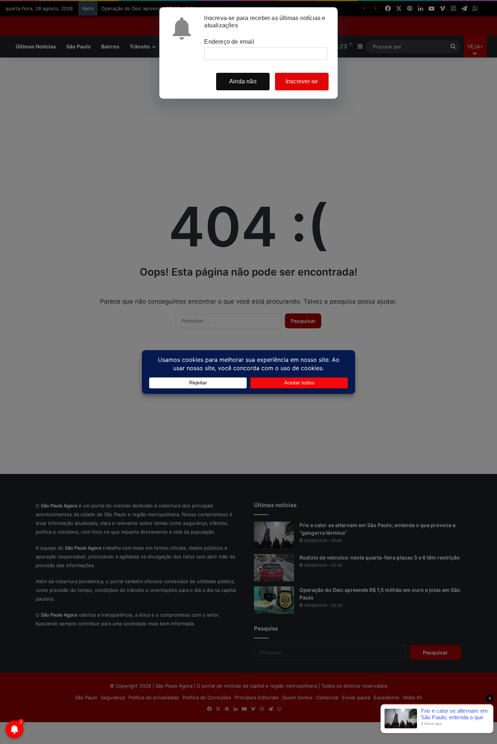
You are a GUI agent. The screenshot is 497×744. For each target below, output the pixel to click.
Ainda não (243, 81)
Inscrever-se (302, 81)
